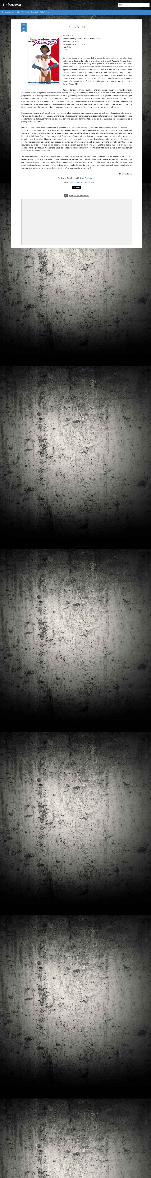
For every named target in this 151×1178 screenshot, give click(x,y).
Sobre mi (25, 12)
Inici (18, 12)
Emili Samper (90, 178)
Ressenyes (89, 182)
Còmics (71, 182)
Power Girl (80, 182)
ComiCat (34, 12)
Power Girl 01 (76, 27)
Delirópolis (44, 12)
